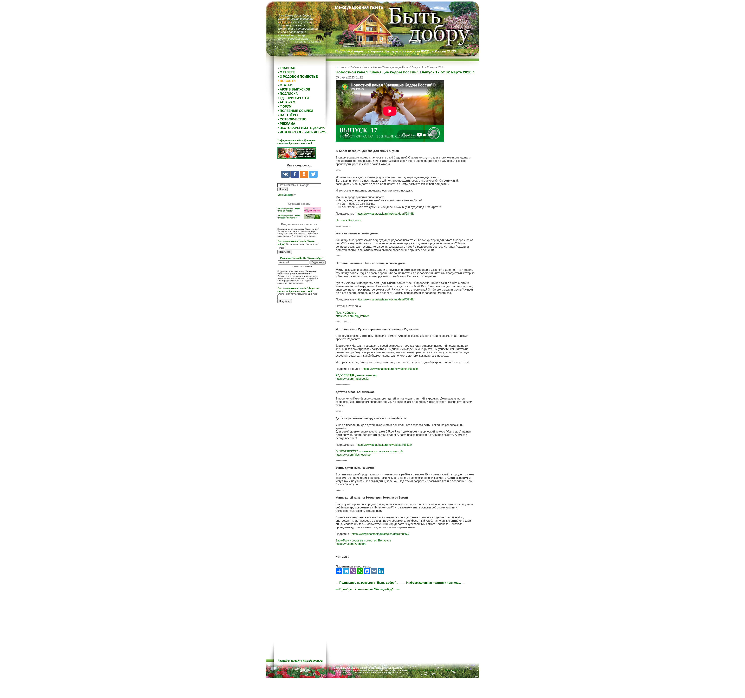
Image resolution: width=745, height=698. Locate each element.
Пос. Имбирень (346, 312)
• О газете (286, 72)
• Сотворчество (292, 119)
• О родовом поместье (298, 76)
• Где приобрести (293, 98)
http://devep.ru (313, 660)
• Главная (286, 68)
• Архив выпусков (294, 89)
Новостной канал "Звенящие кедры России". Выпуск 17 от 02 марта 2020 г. (404, 67)
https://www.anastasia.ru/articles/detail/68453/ (380, 533)
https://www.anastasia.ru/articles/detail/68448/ (385, 299)
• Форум (284, 106)
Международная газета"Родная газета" (288, 209)
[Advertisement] (300, 384)
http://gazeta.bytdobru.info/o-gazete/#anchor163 (433, 670)
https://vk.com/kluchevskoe (353, 454)
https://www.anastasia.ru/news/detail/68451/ (390, 368)
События (356, 67)
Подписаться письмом (302, 266)
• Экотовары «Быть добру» (302, 128)
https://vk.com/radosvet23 (352, 378)
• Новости (287, 81)
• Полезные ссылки (295, 110)
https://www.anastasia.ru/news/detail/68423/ (384, 444)
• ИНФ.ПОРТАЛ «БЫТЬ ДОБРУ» (302, 132)
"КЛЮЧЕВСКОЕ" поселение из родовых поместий (369, 451)
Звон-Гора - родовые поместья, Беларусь (363, 540)
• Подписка (288, 93)
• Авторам (286, 102)
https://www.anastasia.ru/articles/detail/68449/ (385, 213)
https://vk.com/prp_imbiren (352, 316)
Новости (344, 67)
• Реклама (286, 123)
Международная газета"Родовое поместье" (288, 216)
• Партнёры (288, 115)
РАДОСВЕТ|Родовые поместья (356, 375)
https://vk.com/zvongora (351, 543)
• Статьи (285, 85)
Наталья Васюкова (348, 220)
